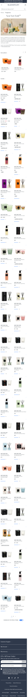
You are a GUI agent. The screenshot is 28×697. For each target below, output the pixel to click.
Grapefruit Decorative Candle (19, 215)
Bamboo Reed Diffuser (18, 95)
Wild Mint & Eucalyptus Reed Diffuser (5, 369)
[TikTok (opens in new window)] (15, 677)
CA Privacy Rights (5, 692)
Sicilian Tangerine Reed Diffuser (6, 584)
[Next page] (15, 616)
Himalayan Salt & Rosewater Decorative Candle (19, 260)
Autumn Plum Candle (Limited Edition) (18, 120)
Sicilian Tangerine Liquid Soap (6, 283)
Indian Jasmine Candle (18, 541)
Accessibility (22, 692)
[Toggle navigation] (1, 5)
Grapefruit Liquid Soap (5, 238)
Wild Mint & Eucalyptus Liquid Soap (18, 563)
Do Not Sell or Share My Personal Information (13, 689)
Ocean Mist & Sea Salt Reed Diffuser (18, 477)
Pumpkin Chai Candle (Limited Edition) (5, 69)
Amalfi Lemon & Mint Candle (6, 562)
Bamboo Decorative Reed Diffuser (20, 411)
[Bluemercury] (13, 4)
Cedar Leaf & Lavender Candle (6, 520)
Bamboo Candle (3, 433)
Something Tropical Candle (19, 606)
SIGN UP (23, 661)
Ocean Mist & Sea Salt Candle (19, 348)
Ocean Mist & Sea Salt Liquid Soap (5, 412)
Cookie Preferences (17, 682)
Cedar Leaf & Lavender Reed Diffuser (5, 305)
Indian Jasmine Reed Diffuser (19, 520)
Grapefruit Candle (4, 119)
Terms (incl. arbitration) (8, 673)
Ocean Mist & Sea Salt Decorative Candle (5, 607)
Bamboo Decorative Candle (5, 215)
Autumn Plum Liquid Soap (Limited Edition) (19, 69)
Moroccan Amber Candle (5, 348)
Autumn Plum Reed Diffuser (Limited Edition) (6, 192)
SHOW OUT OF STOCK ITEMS (13, 620)
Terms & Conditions (13, 686)
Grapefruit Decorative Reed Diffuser (4, 541)
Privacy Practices (15, 673)
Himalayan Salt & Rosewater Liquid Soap (19, 585)
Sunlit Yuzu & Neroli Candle (19, 143)
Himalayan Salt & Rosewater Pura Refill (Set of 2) (19, 455)
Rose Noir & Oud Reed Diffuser (19, 433)
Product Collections (21, 695)
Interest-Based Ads (14, 692)
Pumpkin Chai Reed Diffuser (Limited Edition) (19, 192)
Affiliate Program (5, 695)
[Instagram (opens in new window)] (9, 677)
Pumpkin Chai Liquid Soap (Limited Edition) (19, 168)
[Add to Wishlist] (12, 81)
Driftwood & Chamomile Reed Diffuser (18, 369)
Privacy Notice (8, 682)
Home (2, 12)
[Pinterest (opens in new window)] (18, 677)
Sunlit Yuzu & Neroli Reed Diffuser (17, 305)
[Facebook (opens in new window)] (12, 677)
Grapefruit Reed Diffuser (5, 326)
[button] (25, 5)
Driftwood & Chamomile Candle (20, 498)
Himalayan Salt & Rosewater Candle (17, 327)
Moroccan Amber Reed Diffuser (19, 238)
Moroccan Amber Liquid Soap (19, 283)
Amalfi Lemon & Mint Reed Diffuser (4, 144)
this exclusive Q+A (6, 46)
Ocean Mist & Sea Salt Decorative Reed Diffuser (5, 455)
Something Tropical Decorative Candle (4, 477)
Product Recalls (13, 695)
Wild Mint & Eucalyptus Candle (6, 259)
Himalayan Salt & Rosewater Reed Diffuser (6, 499)
